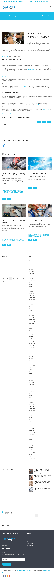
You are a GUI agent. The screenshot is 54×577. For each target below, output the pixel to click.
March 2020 (31, 380)
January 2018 (31, 428)
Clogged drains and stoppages (8, 76)
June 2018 (30, 419)
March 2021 (31, 358)
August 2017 (31, 437)
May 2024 (30, 288)
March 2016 (31, 460)
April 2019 (31, 400)
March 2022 (31, 336)
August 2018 (31, 415)
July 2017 (30, 439)
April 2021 (31, 356)
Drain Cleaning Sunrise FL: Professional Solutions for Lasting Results (42, 476)
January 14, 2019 (8, 235)
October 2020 (31, 367)
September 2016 (32, 458)
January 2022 (31, 339)
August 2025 (31, 260)
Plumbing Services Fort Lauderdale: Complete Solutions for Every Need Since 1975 (42, 482)
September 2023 (32, 302)
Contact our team (46, 109)
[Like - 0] (50, 121)
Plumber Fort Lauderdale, (37, 235)
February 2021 (31, 360)
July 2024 (30, 284)
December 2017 (32, 430)
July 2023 (30, 306)
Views (3, 469)
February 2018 (31, 426)
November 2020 (32, 365)
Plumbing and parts (37, 236)
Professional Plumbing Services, (12, 123)
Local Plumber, (9, 239)
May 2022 (30, 332)
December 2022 (32, 319)
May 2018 (30, 421)
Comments (12, 469)
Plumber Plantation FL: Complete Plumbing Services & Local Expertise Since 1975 (42, 488)
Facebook (4, 113)
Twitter (8, 113)
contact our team (5, 56)
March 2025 (31, 269)
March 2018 (31, 425)
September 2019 (32, 391)
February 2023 (31, 315)
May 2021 (30, 354)
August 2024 (31, 282)
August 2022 (31, 326)
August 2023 (31, 304)
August (13, 261)
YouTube (12, 113)
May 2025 (30, 265)
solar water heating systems (39, 104)
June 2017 (30, 441)
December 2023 (32, 297)
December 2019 (32, 386)
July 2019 (30, 395)
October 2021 (31, 345)
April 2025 (31, 267)
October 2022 (31, 323)
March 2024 (31, 291)
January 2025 (31, 273)
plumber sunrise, (11, 196)
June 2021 (30, 352)
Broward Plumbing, (15, 121)
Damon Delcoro (43, 27)
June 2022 (30, 330)
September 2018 (32, 413)
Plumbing (37, 15)
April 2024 (31, 289)
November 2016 (32, 454)
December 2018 (32, 408)
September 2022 (32, 325)
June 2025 (30, 264)
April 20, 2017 (34, 185)
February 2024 (31, 293)
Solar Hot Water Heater (37, 173)
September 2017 (32, 436)
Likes (7, 469)
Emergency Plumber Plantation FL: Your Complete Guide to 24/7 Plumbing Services (42, 470)
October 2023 (31, 301)
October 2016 (31, 456)
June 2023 (30, 308)
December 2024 (32, 275)
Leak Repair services (31, 69)
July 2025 (30, 262)
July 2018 (30, 417)
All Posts (33, 15)
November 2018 (32, 410)
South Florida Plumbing (19, 196)
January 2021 (31, 362)
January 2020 (31, 384)
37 (39, 121)
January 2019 (31, 406)
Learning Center (30, 545)
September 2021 (32, 347)
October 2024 (31, 278)
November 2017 (32, 432)
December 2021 (32, 341)
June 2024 (30, 286)
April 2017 (31, 445)
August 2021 (31, 349)
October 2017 (31, 434)
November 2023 (32, 299)
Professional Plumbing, (10, 240)
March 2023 (31, 314)
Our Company (30, 543)
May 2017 (30, 443)
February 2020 (31, 382)
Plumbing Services (31, 539)
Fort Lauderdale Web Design (23, 570)
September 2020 (32, 369)
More (4, 199)
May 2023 (30, 310)
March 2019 (31, 402)
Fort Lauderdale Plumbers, (16, 192)
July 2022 (30, 328)
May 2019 (30, 399)
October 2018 (31, 412)
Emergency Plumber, (10, 238)
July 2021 (30, 351)
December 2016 (32, 452)
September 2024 (32, 280)
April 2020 (31, 378)
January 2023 (31, 317)
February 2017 (31, 449)
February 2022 (31, 338)
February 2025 (31, 271)
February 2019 (31, 404)
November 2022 (32, 321)
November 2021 (32, 343)
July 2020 (30, 373)
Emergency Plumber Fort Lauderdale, (13, 191)
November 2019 (32, 388)
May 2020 (30, 376)
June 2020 (30, 375)
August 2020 (31, 371)
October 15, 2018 (34, 27)
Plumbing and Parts (35, 220)
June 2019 (30, 397)
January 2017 (31, 450)
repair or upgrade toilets (23, 86)
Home (29, 15)
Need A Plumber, (15, 239)
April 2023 (31, 312)
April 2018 (31, 423)
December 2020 (32, 363)
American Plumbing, (8, 121)
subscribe (7, 564)
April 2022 (31, 334)
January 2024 (31, 295)
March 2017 (31, 447)
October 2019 (31, 389)
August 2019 (31, 393)
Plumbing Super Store (32, 541)
